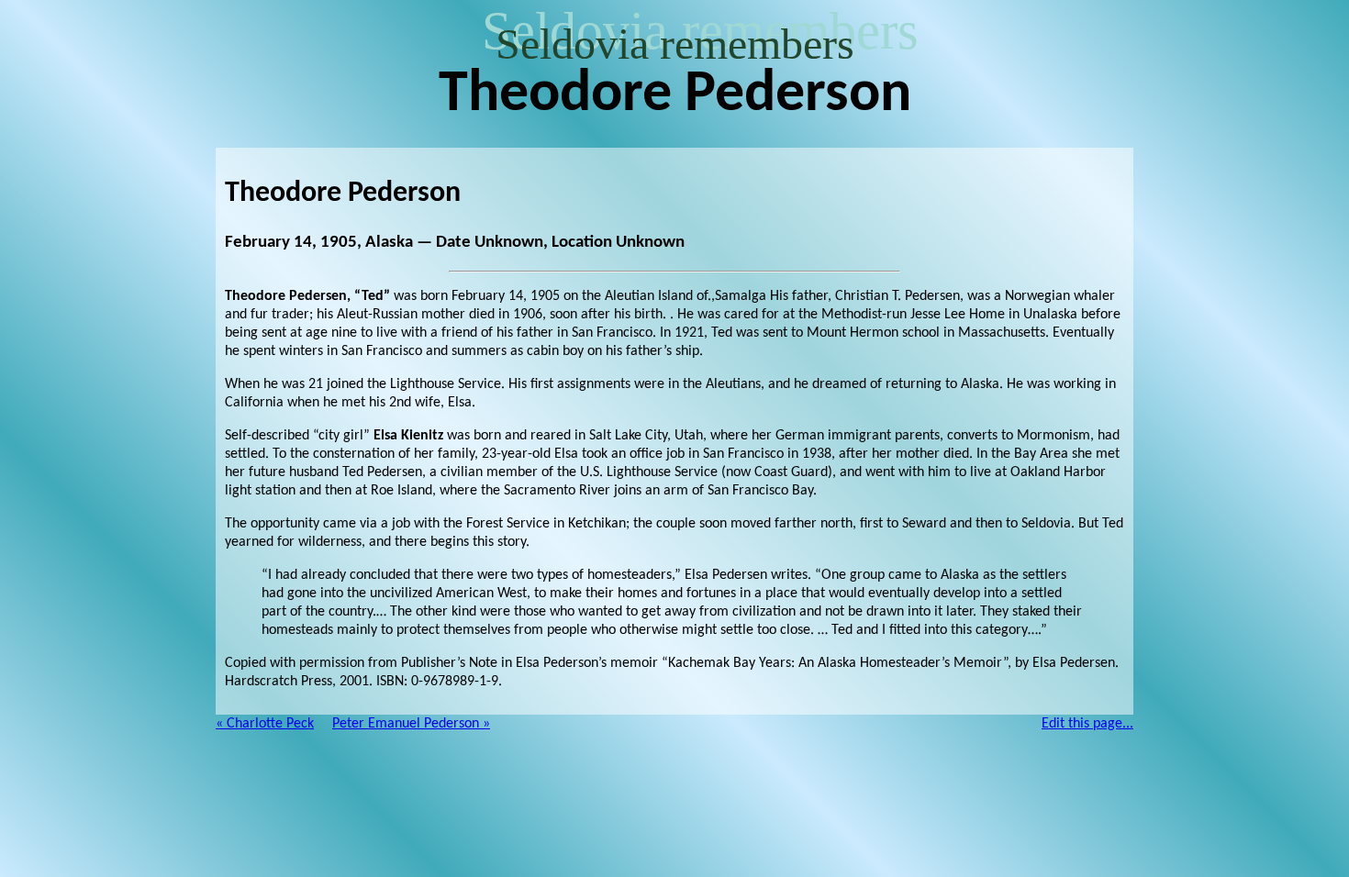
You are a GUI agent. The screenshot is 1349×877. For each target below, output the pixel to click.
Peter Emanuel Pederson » (411, 723)
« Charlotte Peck (265, 723)
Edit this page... (1087, 723)
